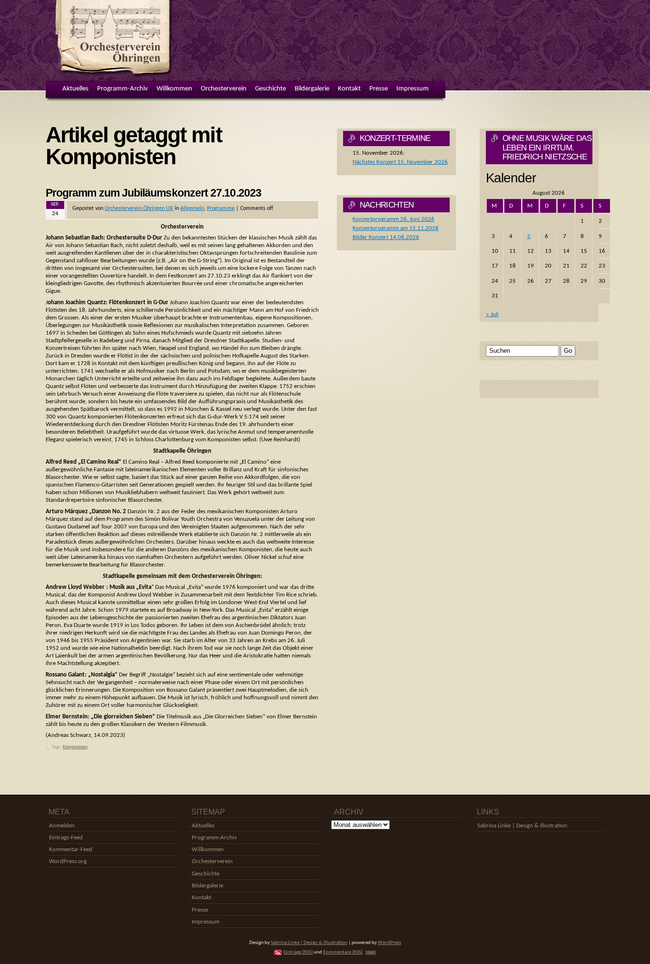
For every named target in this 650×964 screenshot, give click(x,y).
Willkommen (208, 849)
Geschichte (205, 874)
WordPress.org (68, 861)
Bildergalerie (207, 886)
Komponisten (75, 747)
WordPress (389, 942)
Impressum (205, 922)
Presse (200, 910)
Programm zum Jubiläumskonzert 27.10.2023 (153, 193)
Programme (221, 208)
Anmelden (62, 826)
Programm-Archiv (214, 838)
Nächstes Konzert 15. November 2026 (400, 162)
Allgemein (192, 208)
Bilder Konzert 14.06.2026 (386, 237)
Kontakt (201, 897)
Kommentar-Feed (70, 849)
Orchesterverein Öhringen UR (139, 208)
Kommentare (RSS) (343, 952)
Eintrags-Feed (66, 838)
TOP (370, 952)
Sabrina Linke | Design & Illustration (522, 826)
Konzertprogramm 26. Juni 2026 (393, 219)
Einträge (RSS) (298, 952)
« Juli (492, 314)
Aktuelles (203, 826)
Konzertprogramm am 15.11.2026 (396, 228)
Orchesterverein (212, 861)
